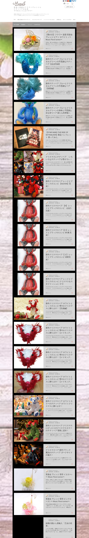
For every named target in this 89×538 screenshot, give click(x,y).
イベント (30, 24)
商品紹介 (23, 24)
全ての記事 (16, 24)
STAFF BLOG (37, 24)
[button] (72, 3)
